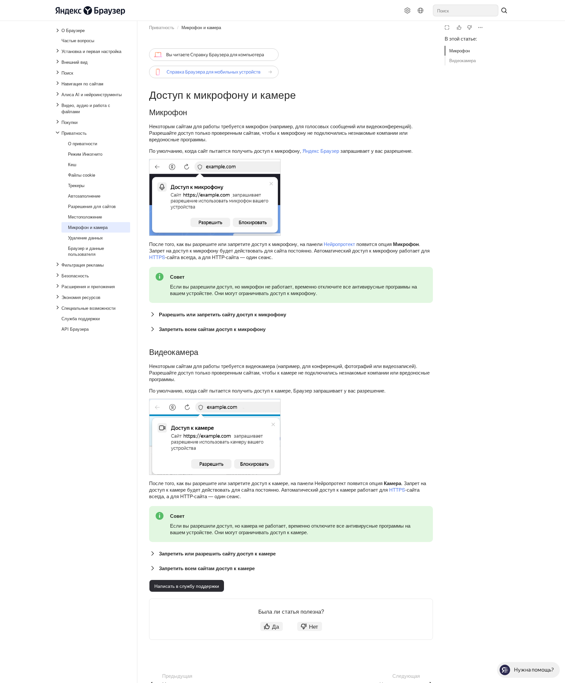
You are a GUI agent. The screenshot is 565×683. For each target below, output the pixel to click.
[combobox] (465, 10)
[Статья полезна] (459, 27)
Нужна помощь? (534, 670)
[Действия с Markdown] (480, 27)
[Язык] (420, 10)
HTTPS (157, 257)
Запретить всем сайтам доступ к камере (207, 568)
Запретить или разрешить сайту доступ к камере (217, 553)
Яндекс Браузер (320, 150)
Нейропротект (339, 243)
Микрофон (459, 50)
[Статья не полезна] (469, 27)
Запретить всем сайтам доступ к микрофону (212, 329)
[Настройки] (407, 10)
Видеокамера (462, 60)
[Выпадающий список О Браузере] (58, 30)
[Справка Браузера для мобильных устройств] (214, 72)
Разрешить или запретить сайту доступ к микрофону (222, 314)
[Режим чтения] (447, 27)
